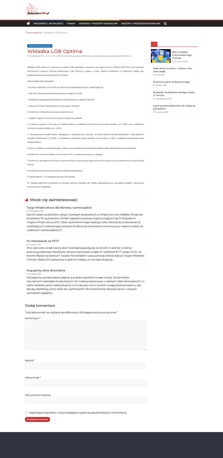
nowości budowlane (101, 56)
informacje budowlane (71, 56)
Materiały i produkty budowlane (98, 23)
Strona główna (33, 32)
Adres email (33, 377)
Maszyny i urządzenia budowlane (140, 23)
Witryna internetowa (37, 395)
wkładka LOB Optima (121, 56)
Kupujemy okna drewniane (46, 270)
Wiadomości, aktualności (48, 23)
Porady (71, 23)
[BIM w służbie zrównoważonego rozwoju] (161, 50)
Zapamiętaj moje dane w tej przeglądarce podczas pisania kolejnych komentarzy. (78, 412)
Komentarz (32, 318)
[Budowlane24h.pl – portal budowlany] (28, 23)
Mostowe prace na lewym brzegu (171, 82)
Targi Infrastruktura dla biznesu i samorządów (59, 207)
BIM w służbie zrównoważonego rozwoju (182, 55)
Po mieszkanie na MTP (43, 241)
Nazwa (30, 360)
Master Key (86, 56)
